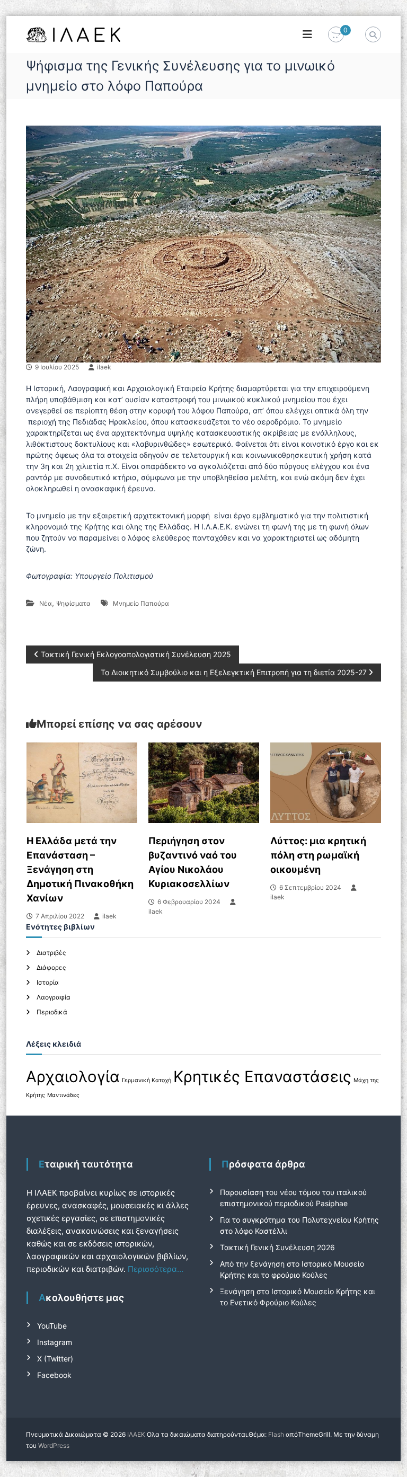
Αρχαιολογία (73, 1076)
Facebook (54, 1374)
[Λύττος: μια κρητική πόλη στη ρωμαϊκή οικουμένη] (325, 781)
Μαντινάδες (63, 1095)
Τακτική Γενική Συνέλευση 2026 (277, 1247)
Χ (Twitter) (55, 1358)
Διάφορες (51, 967)
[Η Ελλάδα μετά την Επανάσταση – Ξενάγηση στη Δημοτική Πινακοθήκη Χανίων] (81, 781)
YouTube (52, 1325)
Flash (276, 1434)
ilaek (104, 367)
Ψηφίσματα (73, 603)
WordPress (53, 1445)
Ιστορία (48, 982)
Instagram (54, 1342)
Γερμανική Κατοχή (146, 1080)
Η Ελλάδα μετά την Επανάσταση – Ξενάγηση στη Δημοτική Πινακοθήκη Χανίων (80, 869)
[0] (336, 34)
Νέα (45, 603)
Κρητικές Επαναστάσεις (262, 1076)
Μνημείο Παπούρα (141, 603)
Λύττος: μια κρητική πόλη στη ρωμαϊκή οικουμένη (318, 855)
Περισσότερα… (155, 1269)
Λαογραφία (53, 997)
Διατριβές (51, 953)
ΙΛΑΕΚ (136, 1434)
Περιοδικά (52, 1012)
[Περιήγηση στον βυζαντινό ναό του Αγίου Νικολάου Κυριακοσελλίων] (203, 781)
